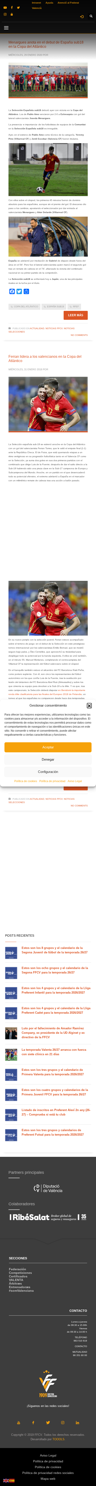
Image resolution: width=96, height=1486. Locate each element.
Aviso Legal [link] (75, 781)
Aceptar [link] (48, 747)
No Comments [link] (79, 335)
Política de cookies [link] (25, 781)
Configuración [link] (48, 772)
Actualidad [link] (37, 328)
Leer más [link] (75, 315)
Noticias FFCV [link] (54, 328)
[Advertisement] (48, 533)
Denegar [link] (48, 759)
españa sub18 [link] (55, 306)
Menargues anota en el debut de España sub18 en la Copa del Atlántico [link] (45, 44)
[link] (5, 7)
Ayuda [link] (49, 2)
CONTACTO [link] (81, 1346)
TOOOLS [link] (58, 1439)
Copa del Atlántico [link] (26, 306)
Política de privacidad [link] (52, 781)
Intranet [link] (36, 2)
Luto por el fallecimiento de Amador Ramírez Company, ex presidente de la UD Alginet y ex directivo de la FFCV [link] (53, 1033)
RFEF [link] (76, 306)
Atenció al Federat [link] (68, 2)
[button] (89, 705)
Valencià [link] (37, 8)
